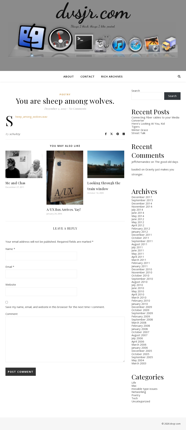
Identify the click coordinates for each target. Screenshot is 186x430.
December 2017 (142, 197)
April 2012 (138, 225)
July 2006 (137, 338)
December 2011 (142, 234)
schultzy (14, 134)
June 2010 (138, 288)
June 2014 (138, 212)
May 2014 (138, 216)
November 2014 (142, 206)
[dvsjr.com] (93, 35)
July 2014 (137, 209)
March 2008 (139, 322)
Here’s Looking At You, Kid (148, 123)
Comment (11, 314)
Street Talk (138, 133)
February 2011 (141, 263)
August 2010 (139, 282)
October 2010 (140, 275)
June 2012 (138, 219)
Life (134, 382)
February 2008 (141, 325)
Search (136, 90)
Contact (87, 76)
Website (10, 284)
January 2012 (140, 231)
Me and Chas (15, 183)
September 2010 (142, 278)
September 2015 (142, 200)
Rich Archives (112, 76)
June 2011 (138, 250)
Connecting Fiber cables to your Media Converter (155, 119)
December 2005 (142, 351)
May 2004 (138, 360)
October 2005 (140, 354)
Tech (135, 398)
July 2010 (137, 285)
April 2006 (138, 341)
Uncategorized (141, 401)
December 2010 (142, 269)
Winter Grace (140, 130)
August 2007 (139, 335)
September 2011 (142, 241)
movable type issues (144, 389)
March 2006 (139, 344)
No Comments (77, 108)
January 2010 (140, 304)
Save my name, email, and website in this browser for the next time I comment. (55, 307)
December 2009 (142, 307)
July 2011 (137, 247)
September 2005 (142, 357)
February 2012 (141, 228)
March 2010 (139, 297)
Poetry (65, 94)
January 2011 (140, 266)
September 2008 (142, 319)
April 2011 (138, 256)
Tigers (136, 126)
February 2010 (141, 300)
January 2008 (140, 329)
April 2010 (138, 294)
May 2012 (138, 222)
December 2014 (142, 203)
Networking (139, 392)
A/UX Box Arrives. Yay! (63, 209)
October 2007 (140, 332)
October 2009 (140, 310)
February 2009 (141, 316)
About (68, 76)
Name (10, 249)
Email (9, 266)
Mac (134, 385)
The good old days (166, 162)
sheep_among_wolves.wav (31, 116)
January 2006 (140, 347)
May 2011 (138, 253)
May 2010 (138, 291)
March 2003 (139, 363)
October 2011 (140, 238)
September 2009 (142, 313)
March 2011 (139, 260)
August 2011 (139, 244)
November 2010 (142, 272)
